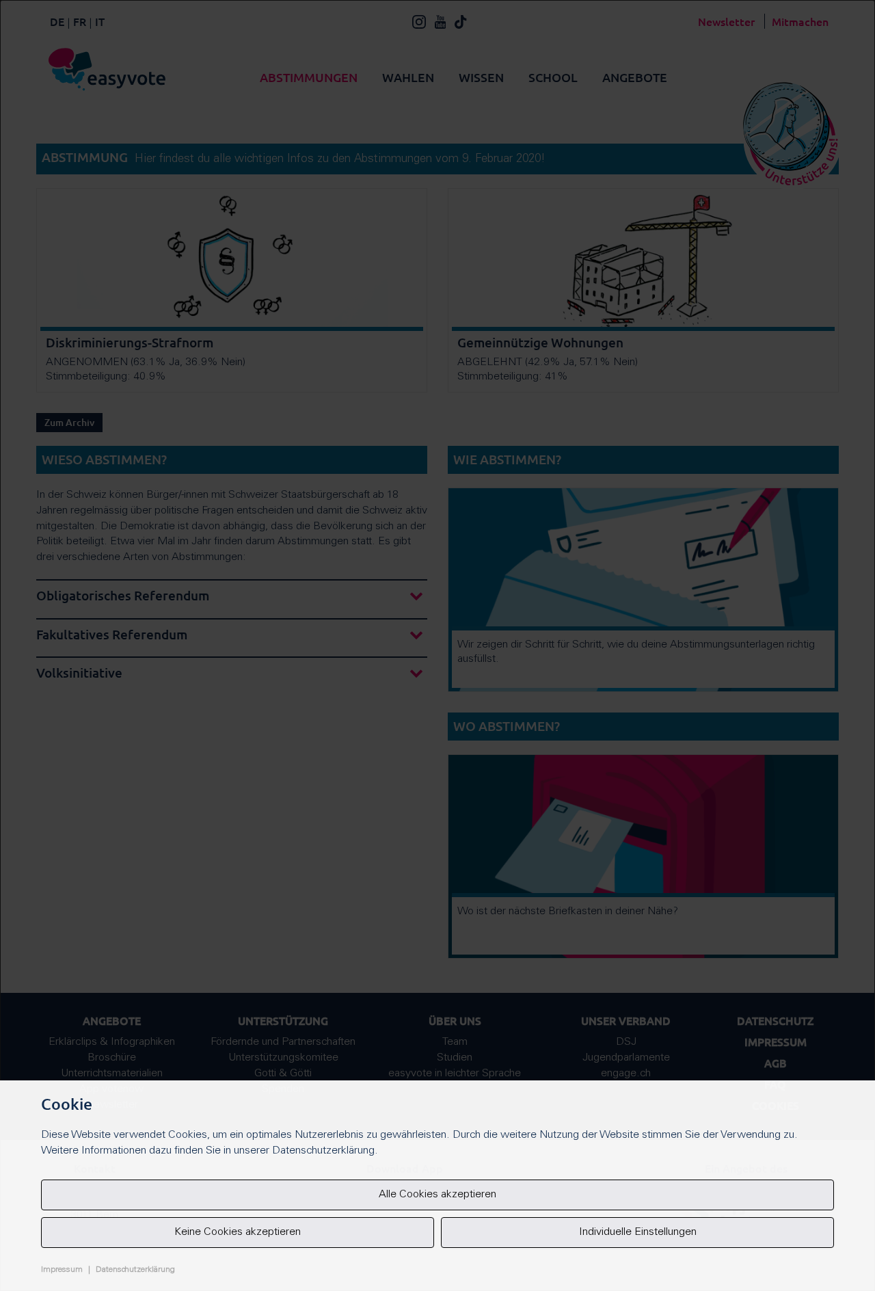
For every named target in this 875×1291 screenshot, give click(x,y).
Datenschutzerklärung (135, 1270)
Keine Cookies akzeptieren (237, 1232)
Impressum (62, 1270)
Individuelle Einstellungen (638, 1232)
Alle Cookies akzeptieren (437, 1194)
